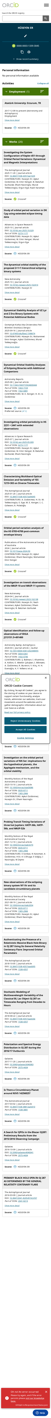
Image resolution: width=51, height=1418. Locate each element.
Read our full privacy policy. (17, 712)
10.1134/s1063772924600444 (23, 385)
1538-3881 (23, 1109)
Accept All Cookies (25, 729)
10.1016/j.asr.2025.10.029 (22, 230)
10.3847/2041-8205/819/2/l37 (23, 1198)
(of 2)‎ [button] (24, 411)
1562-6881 (23, 391)
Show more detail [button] (12, 120)
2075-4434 (23, 1067)
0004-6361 (23, 653)
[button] (43, 83)
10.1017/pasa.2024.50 (20, 551)
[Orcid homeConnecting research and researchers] (10, 5)
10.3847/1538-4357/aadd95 (22, 966)
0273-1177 (23, 233)
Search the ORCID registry (13, 13)
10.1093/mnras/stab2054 (21, 905)
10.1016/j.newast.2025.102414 (24, 285)
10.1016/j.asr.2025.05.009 (22, 442)
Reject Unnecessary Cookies (25, 721)
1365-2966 (23, 793)
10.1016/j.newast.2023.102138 (24, 599)
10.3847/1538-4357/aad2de (22, 1018)
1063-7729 (23, 388)
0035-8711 (23, 790)
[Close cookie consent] (46, 678)
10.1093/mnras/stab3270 (21, 845)
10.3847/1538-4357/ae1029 (22, 176)
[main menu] (46, 5)
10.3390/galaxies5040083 (21, 1064)
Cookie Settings (25, 738)
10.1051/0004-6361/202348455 (24, 650)
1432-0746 (23, 656)
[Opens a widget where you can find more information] (40, 1413)
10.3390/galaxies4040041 (21, 1152)
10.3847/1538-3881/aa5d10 (22, 1106)
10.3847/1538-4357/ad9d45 (22, 496)
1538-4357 (23, 969)
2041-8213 (23, 1201)
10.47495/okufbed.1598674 (22, 333)
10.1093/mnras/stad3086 (21, 787)
